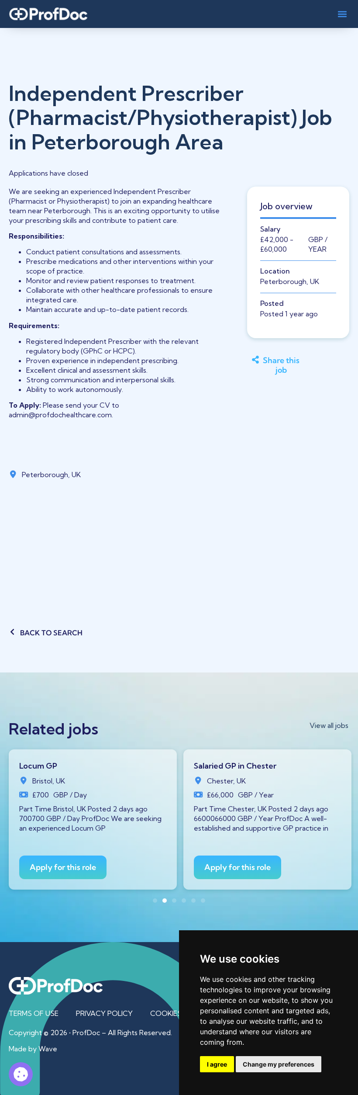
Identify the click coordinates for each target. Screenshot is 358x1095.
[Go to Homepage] (48, 14)
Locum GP (38, 766)
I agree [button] (217, 1064)
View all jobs (329, 725)
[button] (342, 14)
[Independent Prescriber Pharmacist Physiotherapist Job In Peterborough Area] (21, 1074)
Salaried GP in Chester (235, 766)
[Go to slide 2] (164, 900)
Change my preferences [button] (278, 1064)
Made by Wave (33, 1048)
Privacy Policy (104, 1013)
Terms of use (34, 1013)
